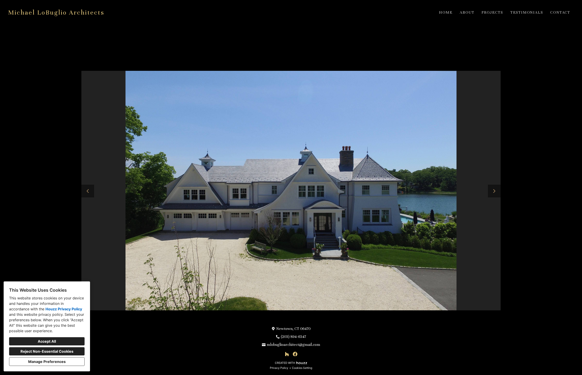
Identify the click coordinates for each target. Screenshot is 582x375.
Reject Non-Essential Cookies (46, 351)
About (467, 12)
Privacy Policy (279, 368)
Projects (492, 12)
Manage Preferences (47, 361)
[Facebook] (295, 354)
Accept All (47, 341)
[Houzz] (286, 354)
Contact (560, 12)
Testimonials (526, 12)
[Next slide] (494, 191)
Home (445, 12)
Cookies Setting (302, 368)
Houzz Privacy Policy (63, 309)
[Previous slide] (87, 191)
